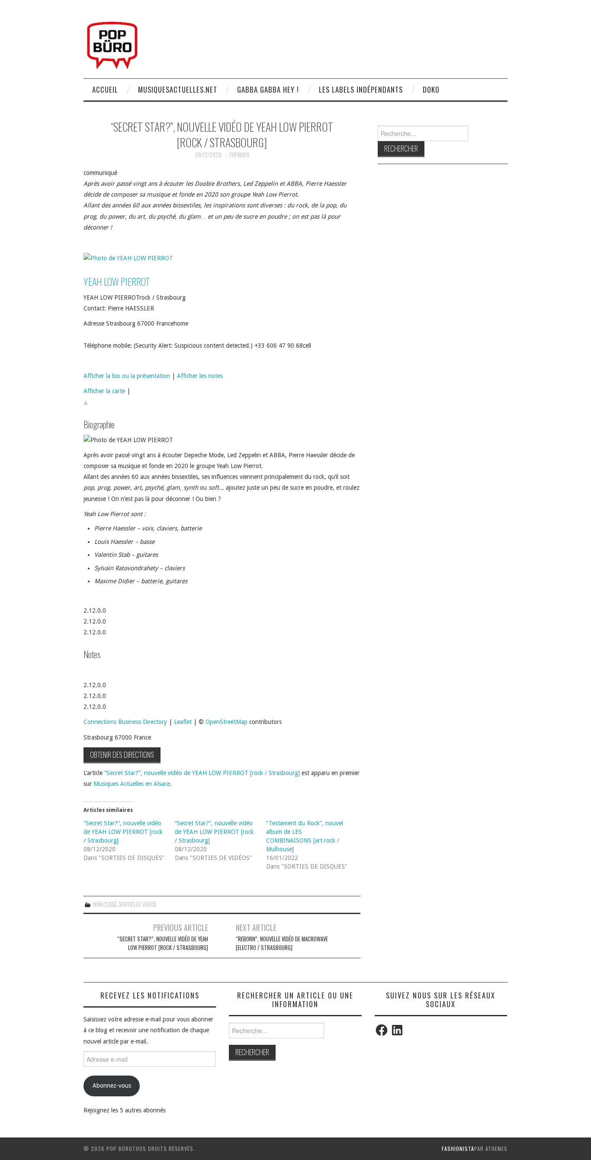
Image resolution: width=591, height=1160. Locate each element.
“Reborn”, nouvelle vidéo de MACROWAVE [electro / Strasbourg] (282, 943)
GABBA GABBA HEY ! (268, 89)
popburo (239, 155)
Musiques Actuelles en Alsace (131, 783)
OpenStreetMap (226, 721)
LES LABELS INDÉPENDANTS (361, 89)
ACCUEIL (105, 89)
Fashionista (458, 1148)
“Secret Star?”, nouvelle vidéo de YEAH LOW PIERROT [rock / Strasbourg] (202, 772)
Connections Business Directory (125, 721)
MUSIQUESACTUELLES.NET (177, 89)
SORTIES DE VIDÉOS (137, 904)
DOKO (431, 89)
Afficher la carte (104, 391)
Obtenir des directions (122, 754)
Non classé (105, 904)
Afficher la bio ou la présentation (127, 375)
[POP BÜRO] (112, 42)
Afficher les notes (200, 375)
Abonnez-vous (112, 1085)
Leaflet (183, 721)
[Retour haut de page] (86, 402)
